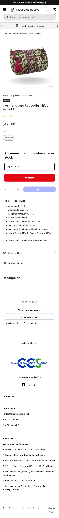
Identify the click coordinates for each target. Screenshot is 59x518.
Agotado (39, 189)
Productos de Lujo (15, 508)
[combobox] (29, 17)
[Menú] (4, 9)
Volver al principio (29, 343)
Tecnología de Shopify (31, 508)
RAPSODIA (7, 95)
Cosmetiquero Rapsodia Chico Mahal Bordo (25, 33)
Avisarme (29, 177)
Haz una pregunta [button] (31, 317)
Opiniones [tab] (10, 323)
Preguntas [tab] (28, 323)
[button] (55, 9)
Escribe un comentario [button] (30, 310)
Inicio (5, 33)
